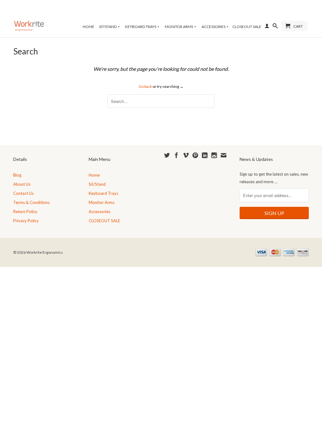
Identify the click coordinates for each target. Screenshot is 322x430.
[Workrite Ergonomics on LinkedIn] (205, 155)
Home (88, 26)
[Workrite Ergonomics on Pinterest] (195, 155)
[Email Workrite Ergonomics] (223, 155)
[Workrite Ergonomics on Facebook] (176, 155)
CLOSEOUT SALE (246, 26)
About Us (22, 184)
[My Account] (266, 27)
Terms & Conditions (31, 202)
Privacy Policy (26, 220)
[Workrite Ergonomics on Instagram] (214, 155)
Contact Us (23, 193)
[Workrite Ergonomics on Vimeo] (186, 155)
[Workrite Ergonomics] (29, 18)
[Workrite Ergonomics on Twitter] (167, 155)
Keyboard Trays (142, 26)
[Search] (275, 27)
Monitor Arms (180, 26)
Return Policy (25, 211)
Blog (17, 175)
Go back (145, 86)
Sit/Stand (109, 26)
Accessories (215, 26)
